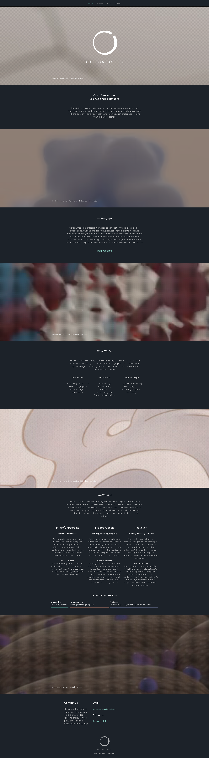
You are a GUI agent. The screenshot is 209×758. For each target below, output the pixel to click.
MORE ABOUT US (104, 251)
